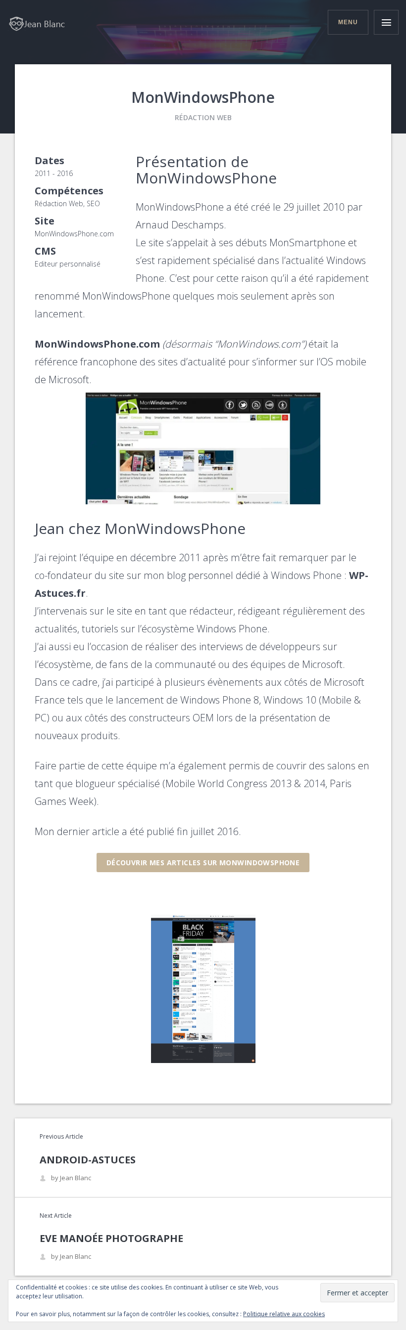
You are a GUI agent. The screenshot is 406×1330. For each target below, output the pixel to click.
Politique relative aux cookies (284, 1314)
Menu (348, 22)
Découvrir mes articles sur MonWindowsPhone (203, 862)
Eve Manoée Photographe (111, 1238)
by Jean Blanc (71, 1178)
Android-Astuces (88, 1159)
